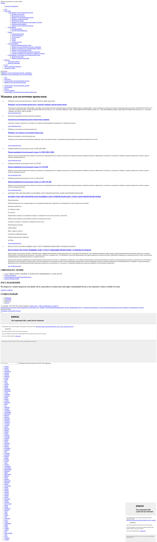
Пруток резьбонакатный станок (21, 45)
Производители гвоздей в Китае (11, 307)
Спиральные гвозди (18, 34)
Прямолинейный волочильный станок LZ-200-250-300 (29, 182)
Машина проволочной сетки (20, 58)
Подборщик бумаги (18, 21)
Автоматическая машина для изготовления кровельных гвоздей (103, 307)
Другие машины (13, 43)
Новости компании (14, 63)
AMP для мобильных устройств (48, 306)
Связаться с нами (9, 68)
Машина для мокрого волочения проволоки (25, 133)
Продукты (7, 11)
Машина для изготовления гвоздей (22, 17)
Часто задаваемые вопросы (12, 66)
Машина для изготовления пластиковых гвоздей (27, 22)
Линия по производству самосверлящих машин (26, 48)
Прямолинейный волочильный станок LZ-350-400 (28, 167)
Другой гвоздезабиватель (19, 30)
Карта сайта (33, 306)
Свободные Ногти (17, 35)
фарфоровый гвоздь (76, 307)
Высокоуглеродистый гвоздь (30, 307)
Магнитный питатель (18, 16)
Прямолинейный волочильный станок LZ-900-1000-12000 (31, 152)
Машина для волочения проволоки (22, 25)
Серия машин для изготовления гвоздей (20, 12)
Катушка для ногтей (18, 14)
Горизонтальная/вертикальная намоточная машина (28, 119)
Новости (7, 60)
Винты (14, 38)
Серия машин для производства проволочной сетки (24, 55)
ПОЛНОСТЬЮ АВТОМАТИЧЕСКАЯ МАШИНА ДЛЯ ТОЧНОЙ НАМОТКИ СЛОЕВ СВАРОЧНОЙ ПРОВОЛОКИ (54, 197)
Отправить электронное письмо (11, 311)
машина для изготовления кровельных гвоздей (54, 307)
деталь (19, 113)
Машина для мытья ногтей (20, 19)
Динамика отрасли (14, 61)
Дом (5, 9)
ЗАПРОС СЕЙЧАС (7, 290)
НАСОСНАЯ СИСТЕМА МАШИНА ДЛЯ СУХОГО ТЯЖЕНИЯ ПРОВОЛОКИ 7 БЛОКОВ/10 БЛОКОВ (49, 250)
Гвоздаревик (12, 27)
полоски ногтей (16, 42)
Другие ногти (16, 37)
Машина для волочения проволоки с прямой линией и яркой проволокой (37, 104)
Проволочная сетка (18, 56)
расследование (12, 113)
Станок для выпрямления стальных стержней (26, 52)
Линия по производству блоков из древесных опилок (28, 53)
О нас (6, 65)
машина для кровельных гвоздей (133, 307)
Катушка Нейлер (17, 29)
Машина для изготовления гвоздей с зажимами (26, 47)
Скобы (14, 40)
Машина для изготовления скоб (21, 50)
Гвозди (10, 32)
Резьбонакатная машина (19, 24)
